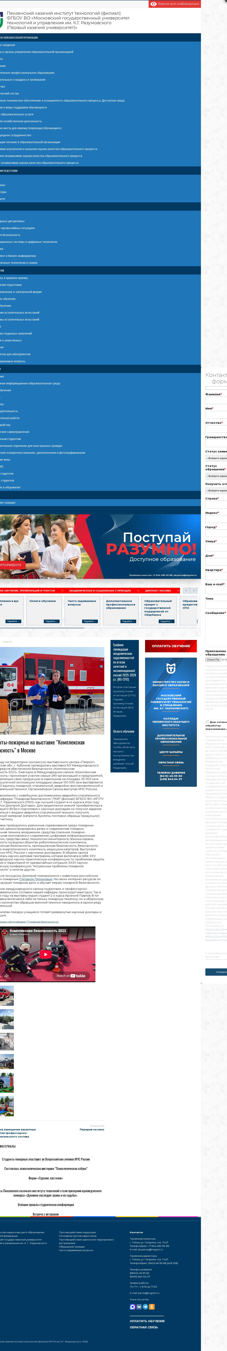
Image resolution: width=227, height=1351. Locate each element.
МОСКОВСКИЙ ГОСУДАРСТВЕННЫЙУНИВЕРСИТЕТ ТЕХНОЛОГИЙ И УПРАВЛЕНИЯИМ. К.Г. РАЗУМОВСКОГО (171, 702)
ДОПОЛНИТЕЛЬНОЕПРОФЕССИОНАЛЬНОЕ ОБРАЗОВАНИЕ (171, 738)
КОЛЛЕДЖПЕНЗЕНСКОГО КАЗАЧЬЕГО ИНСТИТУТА (171, 722)
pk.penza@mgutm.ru (185, 575)
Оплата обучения (123, 731)
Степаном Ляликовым (35, 879)
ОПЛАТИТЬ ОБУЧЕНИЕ (147, 1321)
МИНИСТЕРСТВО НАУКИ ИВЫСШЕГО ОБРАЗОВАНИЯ (171, 683)
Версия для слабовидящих (178, 3)
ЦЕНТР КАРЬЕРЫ (171, 752)
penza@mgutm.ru (148, 1293)
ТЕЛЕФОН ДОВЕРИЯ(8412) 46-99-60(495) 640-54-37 (171, 776)
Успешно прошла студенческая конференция (46, 1204)
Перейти (12, 621)
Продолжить (119, 716)
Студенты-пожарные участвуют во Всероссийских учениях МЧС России (46, 1159)
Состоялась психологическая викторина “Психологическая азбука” (45, 1168)
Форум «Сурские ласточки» (46, 1178)
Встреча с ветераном (46, 1214)
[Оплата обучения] (124, 726)
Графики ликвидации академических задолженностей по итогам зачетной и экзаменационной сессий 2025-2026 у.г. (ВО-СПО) (124, 662)
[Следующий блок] (193, 590)
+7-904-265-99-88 (162, 575)
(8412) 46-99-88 (157, 1263)
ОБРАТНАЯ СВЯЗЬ (171, 762)
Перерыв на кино (92, 1129)
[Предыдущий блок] (186, 590)
